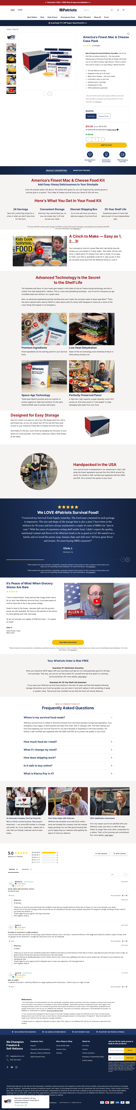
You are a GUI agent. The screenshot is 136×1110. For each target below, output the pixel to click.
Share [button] (12, 895)
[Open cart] (123, 10)
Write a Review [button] (121, 853)
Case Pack (91, 116)
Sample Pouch (104, 116)
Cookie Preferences (52, 1102)
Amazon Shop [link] (61, 1049)
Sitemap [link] (59, 1053)
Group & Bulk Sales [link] (62, 1045)
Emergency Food (68, 17)
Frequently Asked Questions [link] (40, 1049)
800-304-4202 (15, 1060)
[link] (7, 1067)
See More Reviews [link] (68, 642)
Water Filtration (84, 17)
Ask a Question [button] (102, 853)
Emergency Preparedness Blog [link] (93, 1057)
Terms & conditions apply (55, 1010)
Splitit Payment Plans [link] (37, 1057)
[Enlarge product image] (11, 37)
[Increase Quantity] (101, 139)
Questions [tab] (25, 869)
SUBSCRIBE (130, 1058)
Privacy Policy (123, 1070)
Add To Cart (106, 145)
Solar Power (52, 17)
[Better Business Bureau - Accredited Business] (12, 1102)
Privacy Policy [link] (24, 1102)
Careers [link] (85, 1049)
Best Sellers (32, 17)
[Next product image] (50, 94)
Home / (9, 29)
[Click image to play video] (39, 251)
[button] (123, 895)
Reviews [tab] (12, 869)
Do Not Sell (42, 1102)
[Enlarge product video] (11, 90)
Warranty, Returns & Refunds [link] (40, 1053)
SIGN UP (130, 1050)
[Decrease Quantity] (89, 139)
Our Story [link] (85, 1045)
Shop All (97, 17)
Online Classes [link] (87, 1060)
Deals (106, 17)
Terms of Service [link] (33, 1102)
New (42, 17)
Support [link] (33, 1045)
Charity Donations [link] (88, 1053)
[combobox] (110, 1058)
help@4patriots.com (17, 1056)
